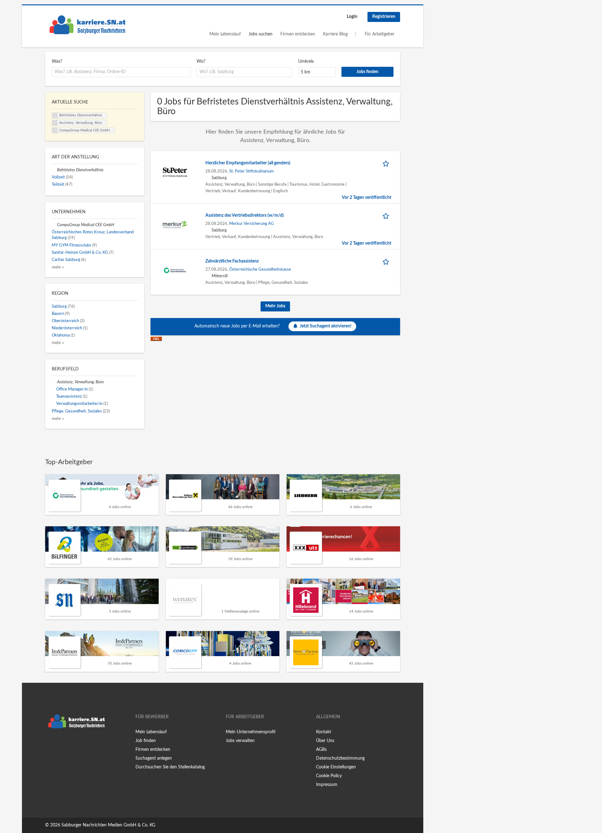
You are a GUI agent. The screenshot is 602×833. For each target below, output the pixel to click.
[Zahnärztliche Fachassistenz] (175, 270)
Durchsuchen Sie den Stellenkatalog (170, 767)
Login (352, 16)
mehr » (58, 267)
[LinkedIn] (69, 744)
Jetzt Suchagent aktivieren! (325, 326)
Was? (57, 61)
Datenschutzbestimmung (340, 758)
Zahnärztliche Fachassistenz (232, 261)
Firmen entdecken (297, 34)
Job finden (145, 741)
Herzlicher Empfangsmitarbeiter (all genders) (247, 163)
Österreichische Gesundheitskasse (260, 269)
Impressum (326, 785)
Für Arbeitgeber (379, 34)
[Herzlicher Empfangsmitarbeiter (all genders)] (175, 172)
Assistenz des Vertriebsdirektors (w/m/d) (244, 215)
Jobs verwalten (240, 741)
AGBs (321, 749)
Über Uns (325, 741)
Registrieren (383, 16)
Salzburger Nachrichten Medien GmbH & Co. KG (108, 825)
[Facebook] (49, 744)
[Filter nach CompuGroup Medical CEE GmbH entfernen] (54, 225)
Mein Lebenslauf (225, 34)
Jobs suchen (260, 34)
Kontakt (323, 732)
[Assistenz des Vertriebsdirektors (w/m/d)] (175, 224)
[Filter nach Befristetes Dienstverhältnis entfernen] (54, 170)
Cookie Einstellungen (336, 767)
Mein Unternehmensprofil (250, 732)
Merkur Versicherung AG (251, 223)
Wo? (201, 61)
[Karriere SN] (87, 24)
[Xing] (60, 744)
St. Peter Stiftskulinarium (251, 171)
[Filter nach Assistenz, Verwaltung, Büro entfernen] (54, 382)
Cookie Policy (329, 776)
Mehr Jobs (275, 306)
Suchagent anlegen (153, 758)
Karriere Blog (335, 34)
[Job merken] (387, 163)
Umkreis (306, 61)
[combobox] (121, 72)
